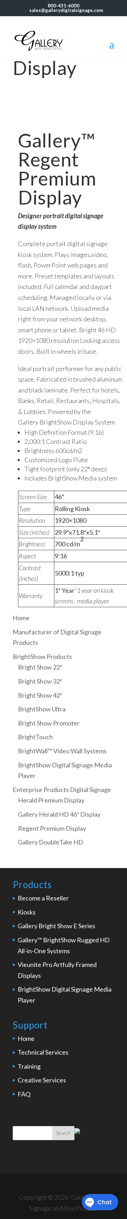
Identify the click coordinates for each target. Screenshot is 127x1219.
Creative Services (42, 1080)
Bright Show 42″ (40, 695)
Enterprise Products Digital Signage (62, 789)
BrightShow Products (42, 656)
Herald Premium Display (51, 800)
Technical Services (43, 1052)
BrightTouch (35, 737)
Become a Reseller (43, 898)
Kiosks (27, 912)
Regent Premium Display (52, 828)
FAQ (24, 1094)
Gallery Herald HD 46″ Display (59, 814)
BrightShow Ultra (42, 709)
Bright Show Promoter (49, 723)
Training (29, 1066)
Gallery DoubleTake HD (50, 842)
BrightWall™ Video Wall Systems (62, 751)
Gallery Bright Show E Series (56, 926)
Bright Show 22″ (40, 667)
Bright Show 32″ (40, 681)
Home (26, 1038)
